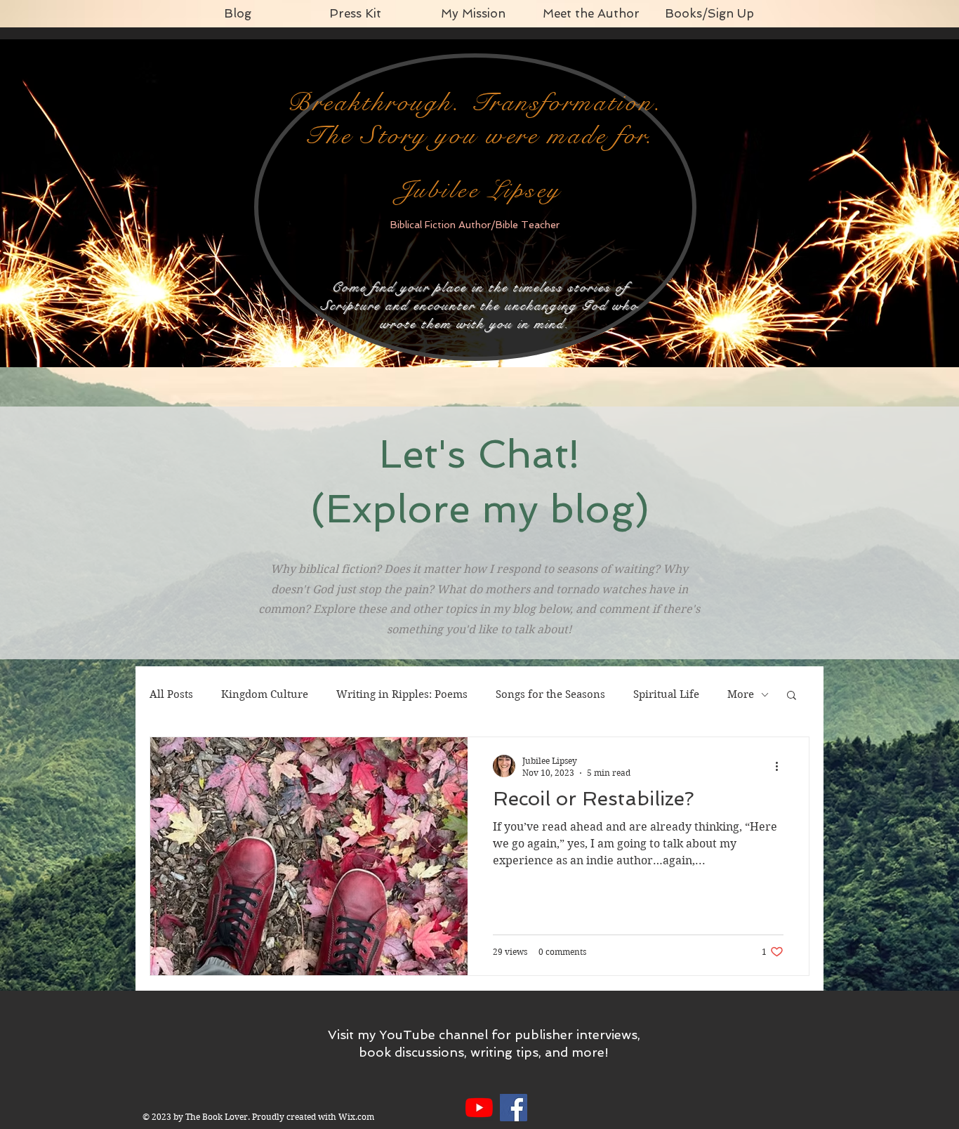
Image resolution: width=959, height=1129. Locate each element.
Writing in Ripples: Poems (402, 694)
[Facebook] (513, 1107)
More (740, 694)
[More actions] (781, 766)
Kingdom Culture (264, 694)
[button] (791, 696)
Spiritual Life (666, 694)
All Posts (171, 694)
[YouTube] (479, 1107)
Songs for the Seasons (550, 694)
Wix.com (356, 1116)
